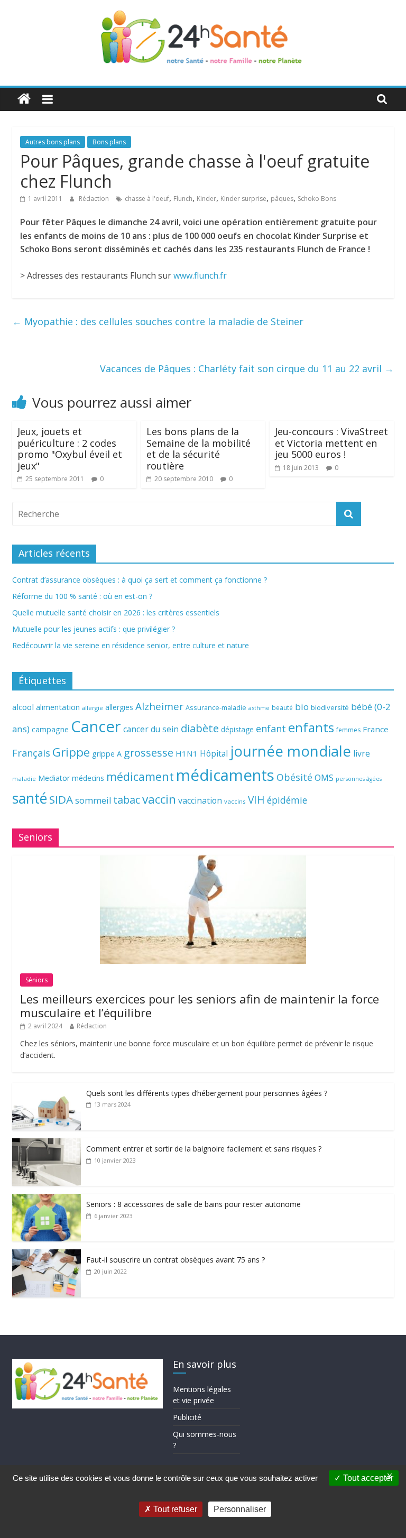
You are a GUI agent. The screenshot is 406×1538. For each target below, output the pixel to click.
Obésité (294, 777)
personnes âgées (359, 778)
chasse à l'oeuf (147, 198)
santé (29, 798)
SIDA (61, 799)
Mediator (54, 778)
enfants (311, 727)
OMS (324, 777)
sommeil (93, 800)
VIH (256, 800)
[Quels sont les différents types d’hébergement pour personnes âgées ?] (46, 1088)
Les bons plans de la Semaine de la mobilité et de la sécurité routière (198, 448)
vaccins (235, 801)
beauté (282, 707)
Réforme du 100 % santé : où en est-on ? (82, 596)
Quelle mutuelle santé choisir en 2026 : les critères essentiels (115, 612)
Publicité (187, 1417)
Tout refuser (174, 1509)
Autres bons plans (52, 141)
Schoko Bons (317, 198)
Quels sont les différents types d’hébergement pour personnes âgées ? (206, 1093)
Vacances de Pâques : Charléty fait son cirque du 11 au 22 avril (247, 368)
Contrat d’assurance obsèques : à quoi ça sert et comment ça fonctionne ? (139, 580)
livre (361, 753)
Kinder (206, 198)
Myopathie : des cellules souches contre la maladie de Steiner (157, 321)
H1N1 (187, 753)
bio (302, 707)
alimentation (58, 707)
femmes (348, 729)
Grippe (71, 752)
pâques (282, 198)
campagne (50, 729)
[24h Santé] (24, 99)
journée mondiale (290, 751)
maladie (24, 778)
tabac (126, 800)
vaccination (200, 800)
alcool (23, 707)
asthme (259, 708)
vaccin (159, 799)
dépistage (237, 729)
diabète (200, 728)
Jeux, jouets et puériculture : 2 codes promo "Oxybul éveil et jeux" (69, 448)
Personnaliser (240, 1509)
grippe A (107, 754)
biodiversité (330, 707)
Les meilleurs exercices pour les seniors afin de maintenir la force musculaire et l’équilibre (199, 1005)
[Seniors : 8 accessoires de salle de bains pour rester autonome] (46, 1199)
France (376, 729)
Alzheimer (159, 706)
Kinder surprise (243, 198)
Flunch (182, 198)
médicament (140, 776)
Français (31, 753)
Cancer (96, 726)
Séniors (36, 979)
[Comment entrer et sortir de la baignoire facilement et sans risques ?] (46, 1144)
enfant (271, 728)
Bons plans (109, 141)
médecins (88, 778)
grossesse (148, 752)
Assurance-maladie (216, 707)
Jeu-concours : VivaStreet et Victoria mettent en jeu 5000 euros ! (331, 443)
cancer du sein (151, 729)
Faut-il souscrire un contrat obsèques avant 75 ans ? (175, 1260)
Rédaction (94, 198)
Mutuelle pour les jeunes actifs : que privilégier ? (93, 629)
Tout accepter (367, 1477)
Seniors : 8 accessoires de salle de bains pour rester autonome (193, 1204)
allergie (92, 708)
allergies (119, 707)
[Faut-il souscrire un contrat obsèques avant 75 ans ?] (46, 1255)
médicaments (225, 775)
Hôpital (214, 753)
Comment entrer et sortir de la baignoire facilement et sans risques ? (203, 1149)
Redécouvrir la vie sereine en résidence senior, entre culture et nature (130, 645)
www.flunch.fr (200, 275)
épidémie (287, 800)
